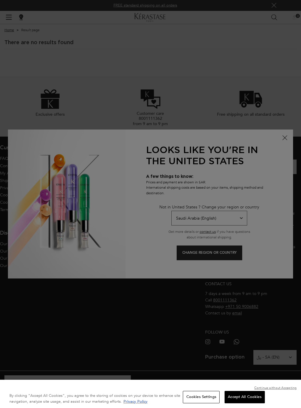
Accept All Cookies (244, 396)
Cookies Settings (201, 396)
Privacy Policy (135, 401)
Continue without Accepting (275, 388)
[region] (150, 394)
